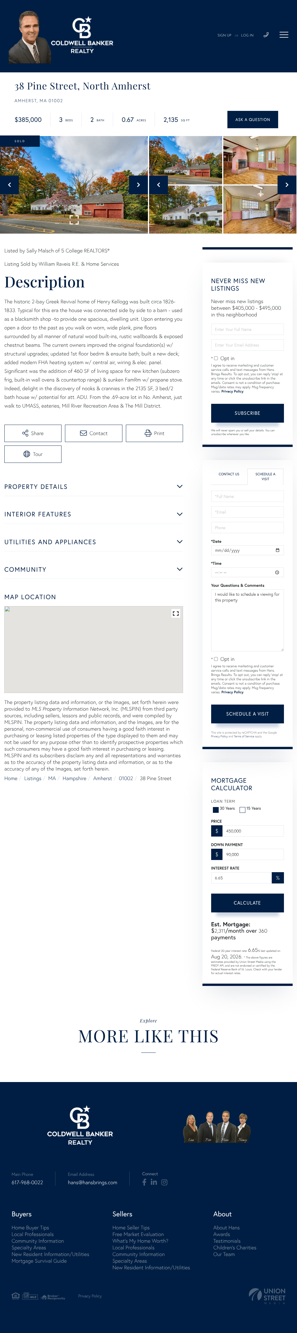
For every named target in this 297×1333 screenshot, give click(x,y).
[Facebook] (144, 1182)
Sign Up (224, 35)
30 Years (227, 808)
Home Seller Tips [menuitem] (131, 1227)
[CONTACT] (252, 119)
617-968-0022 (27, 1182)
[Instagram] (164, 1182)
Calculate (247, 903)
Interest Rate (225, 868)
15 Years (254, 808)
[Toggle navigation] (284, 35)
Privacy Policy (232, 391)
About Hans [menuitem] (226, 1227)
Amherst (102, 778)
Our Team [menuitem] (224, 1254)
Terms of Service (244, 736)
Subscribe (247, 413)
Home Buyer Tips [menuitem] (30, 1227)
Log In (247, 35)
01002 (126, 778)
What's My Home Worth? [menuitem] (141, 1240)
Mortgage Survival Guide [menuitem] (39, 1260)
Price (216, 821)
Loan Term (223, 801)
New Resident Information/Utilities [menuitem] (50, 1254)
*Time (216, 563)
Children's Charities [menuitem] (234, 1247)
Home (10, 778)
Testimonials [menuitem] (226, 1240)
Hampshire (74, 778)
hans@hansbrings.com (92, 1182)
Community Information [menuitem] (38, 1240)
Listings (32, 778)
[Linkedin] (154, 1182)
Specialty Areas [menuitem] (29, 1247)
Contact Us (229, 474)
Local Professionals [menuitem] (33, 1234)
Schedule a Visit (266, 476)
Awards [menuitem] (221, 1234)
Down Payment (227, 844)
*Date (216, 541)
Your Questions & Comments (238, 585)
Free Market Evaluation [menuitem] (138, 1234)
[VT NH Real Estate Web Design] (267, 1296)
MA (52, 778)
